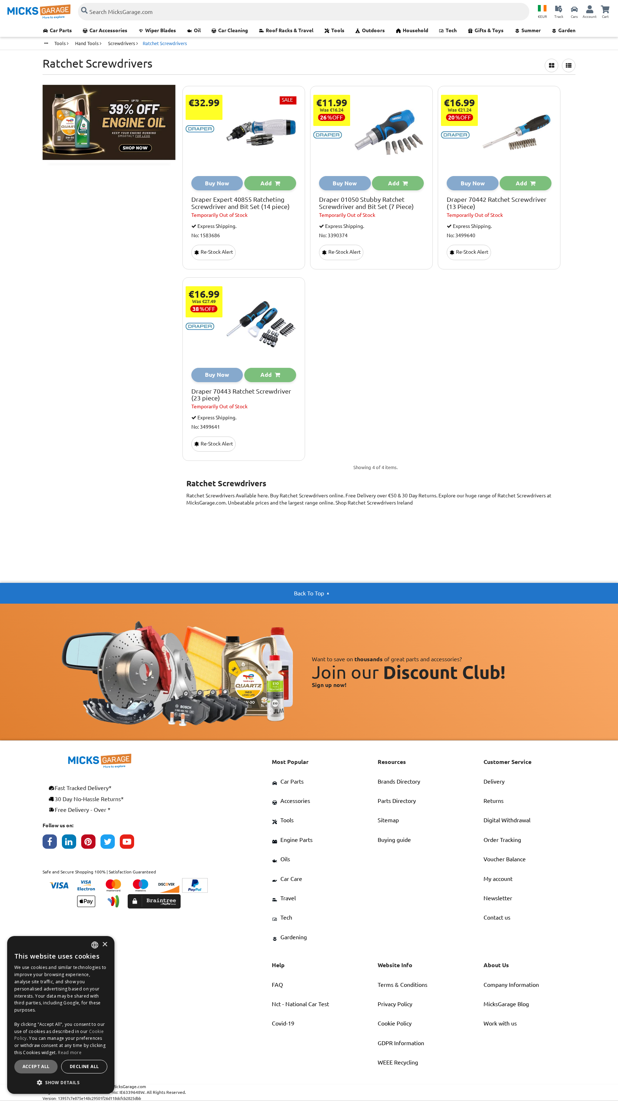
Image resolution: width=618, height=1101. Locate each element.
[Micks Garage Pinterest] (90, 843)
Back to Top (309, 593)
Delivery (494, 781)
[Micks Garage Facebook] (52, 843)
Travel (288, 898)
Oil (197, 30)
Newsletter (498, 898)
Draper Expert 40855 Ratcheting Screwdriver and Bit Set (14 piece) (240, 203)
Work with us (500, 1023)
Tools (337, 30)
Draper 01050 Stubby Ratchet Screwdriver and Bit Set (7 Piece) (366, 203)
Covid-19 (283, 1023)
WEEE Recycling (398, 1062)
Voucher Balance (505, 859)
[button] (60, 1082)
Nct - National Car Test (300, 1004)
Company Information (511, 984)
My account (498, 879)
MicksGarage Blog (506, 1004)
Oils (285, 859)
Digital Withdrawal (507, 820)
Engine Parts (296, 840)
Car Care (291, 879)
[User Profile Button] (589, 9)
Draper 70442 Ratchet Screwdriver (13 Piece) (496, 203)
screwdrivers (122, 43)
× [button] (104, 944)
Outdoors (373, 30)
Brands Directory (399, 781)
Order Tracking (502, 840)
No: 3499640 (461, 235)
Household (415, 30)
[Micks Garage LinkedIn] (71, 843)
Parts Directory (397, 801)
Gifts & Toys (489, 30)
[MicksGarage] (39, 11)
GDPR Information (401, 1043)
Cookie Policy (395, 1023)
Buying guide (394, 840)
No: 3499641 (205, 427)
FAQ (277, 984)
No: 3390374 (333, 235)
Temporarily (219, 215)
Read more (70, 1052)
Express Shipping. (216, 226)
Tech (451, 30)
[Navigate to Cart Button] (605, 9)
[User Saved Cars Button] (574, 9)
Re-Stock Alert (216, 252)
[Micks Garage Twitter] (110, 843)
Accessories (295, 801)
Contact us (497, 917)
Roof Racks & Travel (289, 30)
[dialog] (60, 1015)
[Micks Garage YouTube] (129, 843)
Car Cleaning (233, 30)
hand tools (87, 43)
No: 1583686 (205, 235)
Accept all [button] (36, 1066)
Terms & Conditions (402, 984)
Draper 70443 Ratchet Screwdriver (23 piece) (241, 395)
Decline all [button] (84, 1066)
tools (60, 43)
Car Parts (61, 30)
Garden (566, 30)
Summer (531, 30)
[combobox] (94, 945)
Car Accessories (108, 30)
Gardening (293, 937)
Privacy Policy (395, 1004)
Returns (494, 801)
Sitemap (388, 820)
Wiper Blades (160, 30)
